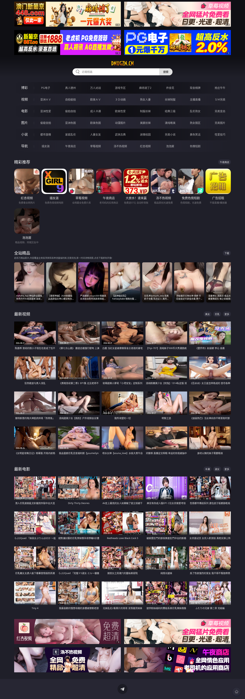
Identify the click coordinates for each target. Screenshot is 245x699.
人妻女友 (95, 134)
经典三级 (170, 111)
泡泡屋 (170, 146)
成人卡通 (95, 111)
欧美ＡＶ (95, 99)
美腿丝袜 (145, 123)
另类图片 (220, 123)
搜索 (165, 72)
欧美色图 (95, 123)
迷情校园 (145, 134)
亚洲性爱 (45, 111)
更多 (226, 314)
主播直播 (195, 99)
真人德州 (70, 88)
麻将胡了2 (145, 88)
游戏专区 (120, 88)
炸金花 (170, 88)
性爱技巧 (220, 134)
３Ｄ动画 (120, 99)
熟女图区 (195, 123)
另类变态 (220, 111)
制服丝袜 (145, 111)
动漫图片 (120, 123)
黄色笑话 (195, 134)
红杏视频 (145, 146)
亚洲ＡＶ (45, 99)
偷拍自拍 (70, 111)
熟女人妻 (145, 99)
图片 (24, 122)
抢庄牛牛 (220, 88)
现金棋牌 (195, 88)
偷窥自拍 (45, 123)
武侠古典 (120, 134)
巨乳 (217, 314)
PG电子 (45, 88)
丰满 (207, 469)
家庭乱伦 (70, 134)
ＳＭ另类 (220, 99)
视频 (24, 99)
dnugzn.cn (122, 63)
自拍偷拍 (70, 99)
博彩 (24, 88)
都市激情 (45, 134)
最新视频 (22, 314)
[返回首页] (236, 692)
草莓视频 (95, 146)
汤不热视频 (120, 146)
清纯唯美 (170, 123)
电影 (24, 111)
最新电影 (22, 469)
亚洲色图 (70, 123)
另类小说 (170, 134)
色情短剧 (195, 146)
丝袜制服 (170, 99)
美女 (207, 314)
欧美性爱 (120, 111)
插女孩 (46, 146)
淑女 (217, 469)
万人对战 (95, 88)
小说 (24, 134)
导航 (24, 146)
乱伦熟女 (195, 111)
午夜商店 (70, 146)
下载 (226, 253)
